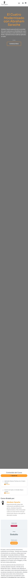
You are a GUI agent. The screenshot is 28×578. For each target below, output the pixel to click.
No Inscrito (14, 525)
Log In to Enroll (14, 543)
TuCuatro (4, 4)
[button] (19, 3)
